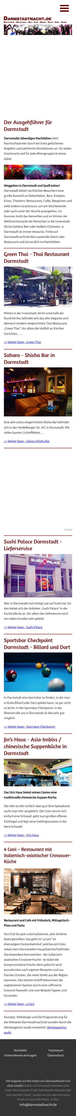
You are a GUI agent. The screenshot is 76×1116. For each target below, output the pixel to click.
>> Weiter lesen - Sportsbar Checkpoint (29, 726)
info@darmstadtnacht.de (38, 1105)
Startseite (20, 1050)
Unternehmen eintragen (20, 1055)
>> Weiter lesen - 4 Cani (19, 1004)
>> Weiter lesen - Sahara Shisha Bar (27, 441)
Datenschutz (55, 1055)
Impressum (55, 1050)
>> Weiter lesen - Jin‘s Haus (21, 835)
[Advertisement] (38, 76)
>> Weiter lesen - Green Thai (22, 342)
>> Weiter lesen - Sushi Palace (23, 627)
